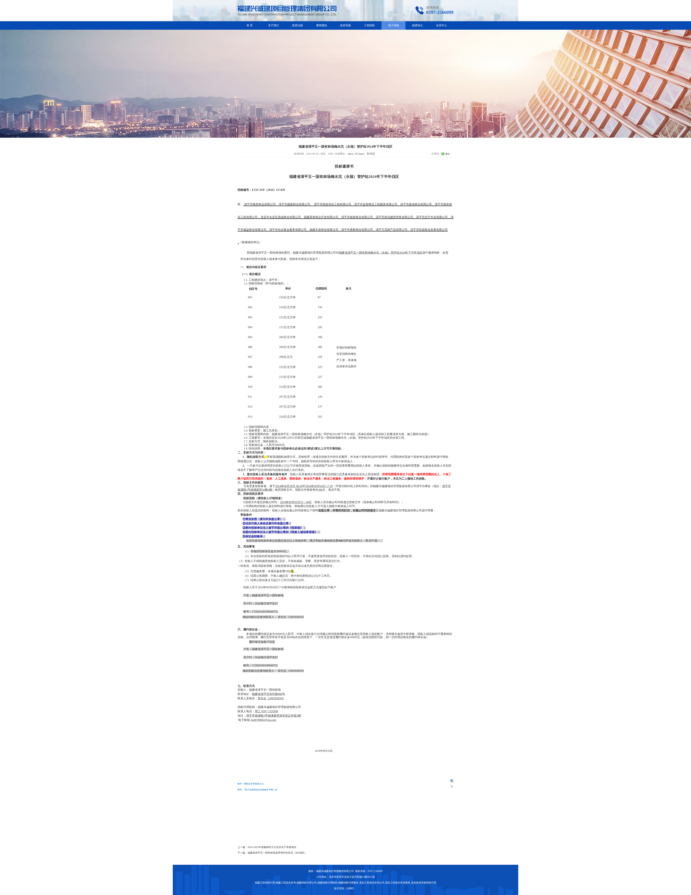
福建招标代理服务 (348, 882)
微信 (447, 154)
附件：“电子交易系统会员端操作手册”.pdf (257, 789)
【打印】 (371, 153)
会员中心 (441, 25)
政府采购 (345, 25)
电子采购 (393, 25)
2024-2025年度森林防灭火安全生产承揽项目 (272, 847)
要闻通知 (321, 25)
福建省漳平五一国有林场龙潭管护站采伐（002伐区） (277, 852)
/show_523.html (355, 153)
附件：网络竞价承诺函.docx (251, 783)
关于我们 (273, 25)
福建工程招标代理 (265, 882)
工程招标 (369, 25)
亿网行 (351, 888)
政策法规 (297, 25)
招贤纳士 (417, 25)
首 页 (250, 25)
